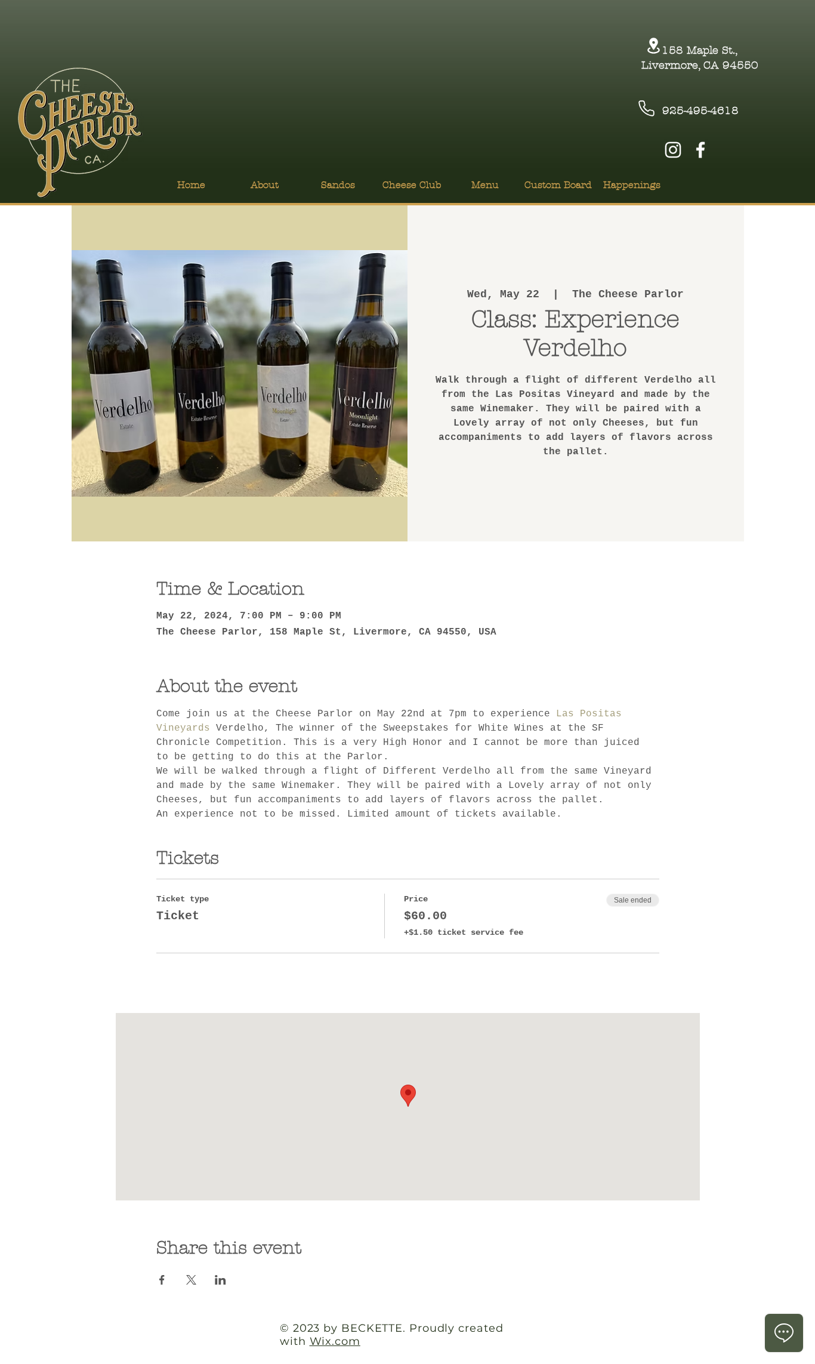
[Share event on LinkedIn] (220, 1280)
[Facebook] (700, 150)
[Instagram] (673, 150)
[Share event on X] (191, 1280)
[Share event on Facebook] (162, 1280)
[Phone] (646, 108)
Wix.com (335, 1341)
